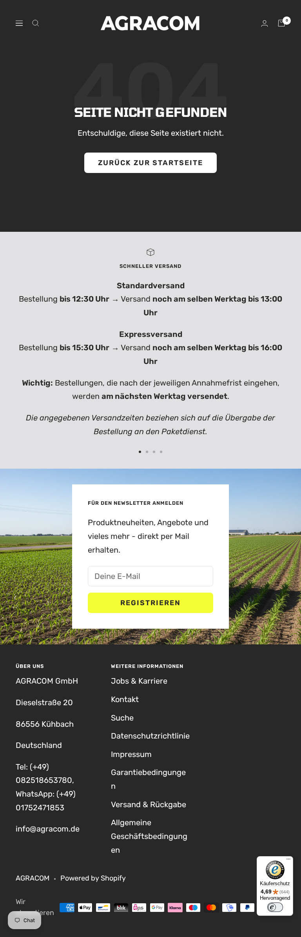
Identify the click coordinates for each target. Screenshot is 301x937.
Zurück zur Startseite (150, 162)
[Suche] (35, 23)
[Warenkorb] (281, 23)
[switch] (275, 907)
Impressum (131, 754)
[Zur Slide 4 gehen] (161, 452)
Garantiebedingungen (148, 779)
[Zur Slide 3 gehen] (154, 452)
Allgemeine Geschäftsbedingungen (149, 836)
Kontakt (125, 699)
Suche (122, 717)
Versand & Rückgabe (148, 804)
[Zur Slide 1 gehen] (140, 452)
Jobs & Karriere (139, 681)
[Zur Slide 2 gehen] (147, 452)
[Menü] (288, 861)
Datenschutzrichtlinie (150, 736)
